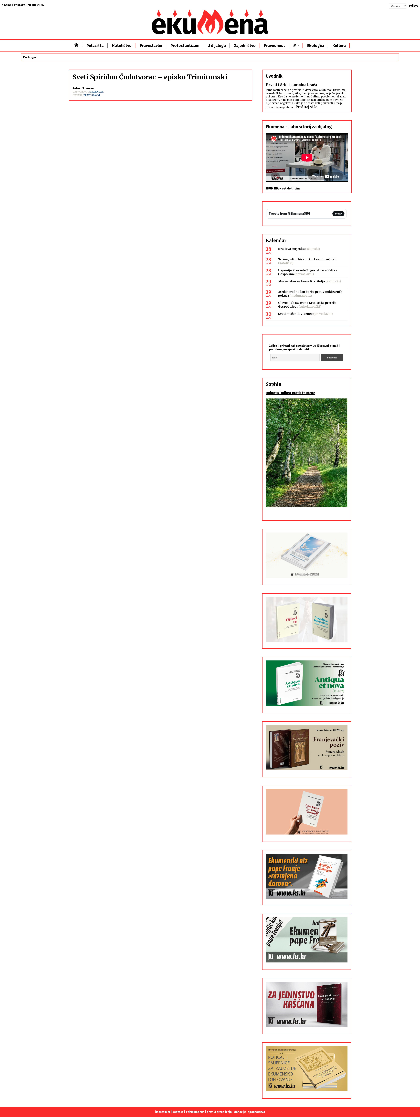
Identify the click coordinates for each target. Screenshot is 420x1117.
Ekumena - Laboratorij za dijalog (299, 126)
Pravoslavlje (151, 45)
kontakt (19, 5)
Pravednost (274, 45)
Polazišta (95, 45)
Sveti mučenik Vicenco (295, 314)
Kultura (339, 45)
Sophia (273, 384)
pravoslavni (91, 95)
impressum (162, 1112)
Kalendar (97, 91)
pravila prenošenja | (220, 1112)
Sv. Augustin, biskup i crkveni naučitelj (307, 259)
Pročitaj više (306, 107)
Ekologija (315, 45)
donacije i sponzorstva (249, 1112)
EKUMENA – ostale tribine (283, 188)
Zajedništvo (245, 45)
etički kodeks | (196, 1112)
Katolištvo (122, 45)
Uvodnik (274, 76)
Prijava (413, 6)
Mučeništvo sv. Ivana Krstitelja (301, 281)
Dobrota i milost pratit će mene (290, 393)
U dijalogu (217, 45)
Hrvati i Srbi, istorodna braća (291, 85)
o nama (6, 5)
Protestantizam (184, 45)
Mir (296, 45)
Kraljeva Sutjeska (291, 249)
